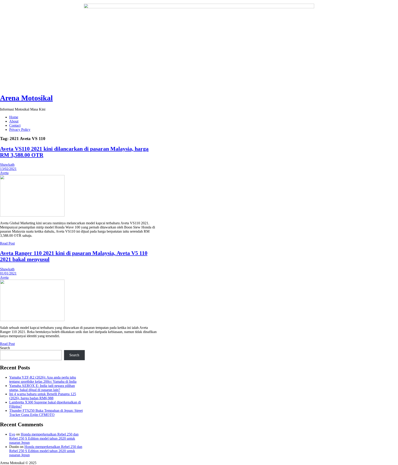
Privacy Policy (19, 130)
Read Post (7, 243)
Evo (12, 434)
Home (13, 117)
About (13, 121)
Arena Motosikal (26, 98)
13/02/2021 (8, 169)
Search (5, 348)
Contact (14, 125)
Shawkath (7, 165)
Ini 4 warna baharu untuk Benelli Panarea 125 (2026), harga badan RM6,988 (42, 396)
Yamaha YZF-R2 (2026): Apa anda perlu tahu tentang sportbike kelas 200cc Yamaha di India (42, 379)
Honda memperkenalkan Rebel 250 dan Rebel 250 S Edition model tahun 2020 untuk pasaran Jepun (44, 438)
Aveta (4, 173)
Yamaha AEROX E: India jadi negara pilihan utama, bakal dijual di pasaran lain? (42, 388)
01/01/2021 (8, 273)
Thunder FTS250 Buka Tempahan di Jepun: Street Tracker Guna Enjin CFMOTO (46, 413)
